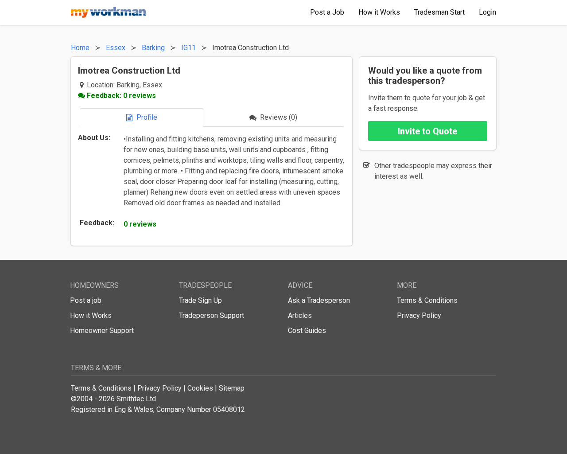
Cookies (200, 388)
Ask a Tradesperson (319, 300)
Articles (300, 315)
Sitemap (232, 388)
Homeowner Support (102, 330)
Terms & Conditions (427, 300)
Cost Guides (307, 330)
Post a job (85, 300)
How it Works (91, 315)
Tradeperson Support (211, 315)
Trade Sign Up (200, 300)
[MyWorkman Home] (108, 12)
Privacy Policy (419, 315)
